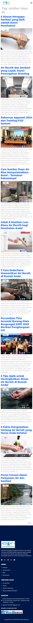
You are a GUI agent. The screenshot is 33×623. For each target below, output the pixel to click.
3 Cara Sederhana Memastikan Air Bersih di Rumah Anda (16, 273)
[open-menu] (31, 3)
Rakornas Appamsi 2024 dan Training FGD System (16, 120)
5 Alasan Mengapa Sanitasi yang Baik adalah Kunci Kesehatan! (13, 21)
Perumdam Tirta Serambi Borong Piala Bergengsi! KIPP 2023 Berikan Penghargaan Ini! (15, 324)
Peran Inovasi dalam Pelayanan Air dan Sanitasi (14, 477)
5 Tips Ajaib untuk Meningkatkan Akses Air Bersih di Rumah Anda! (14, 380)
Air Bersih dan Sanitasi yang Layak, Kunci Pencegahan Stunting (15, 70)
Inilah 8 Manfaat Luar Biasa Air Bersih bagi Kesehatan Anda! (14, 225)
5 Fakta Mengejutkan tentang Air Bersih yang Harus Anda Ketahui (16, 429)
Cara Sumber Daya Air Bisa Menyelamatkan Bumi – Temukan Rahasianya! (15, 174)
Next (30, 523)
